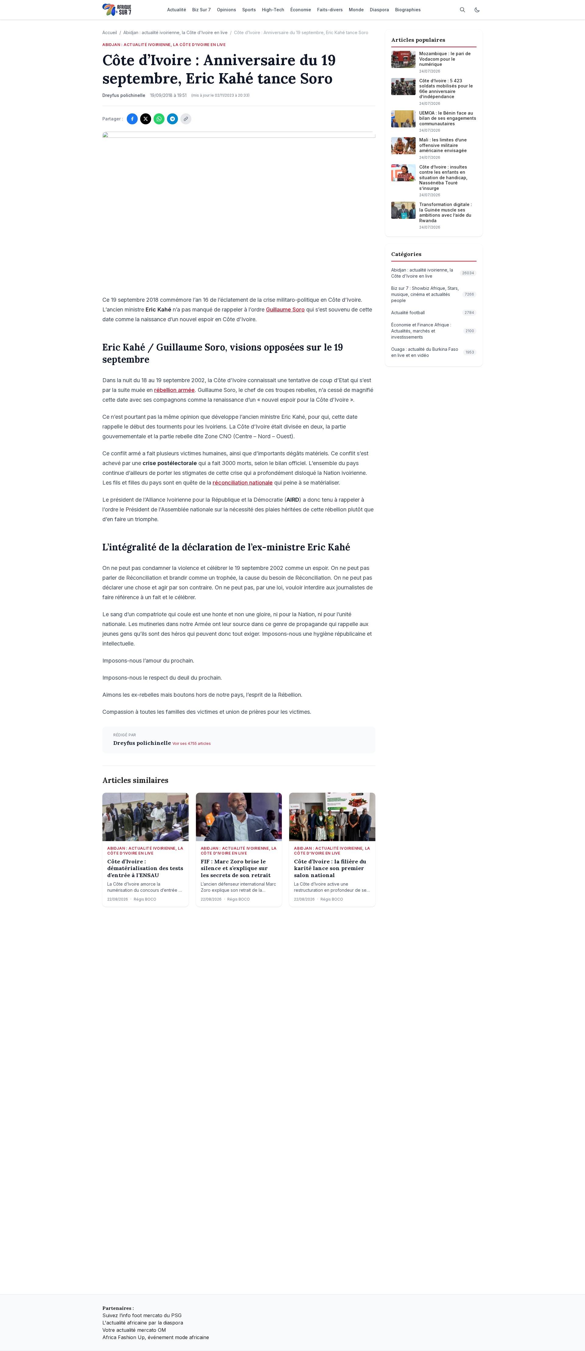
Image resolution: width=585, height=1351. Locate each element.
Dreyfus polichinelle (142, 742)
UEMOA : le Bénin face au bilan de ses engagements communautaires (447, 118)
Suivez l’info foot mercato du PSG (142, 1315)
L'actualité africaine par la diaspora (142, 1323)
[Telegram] (172, 118)
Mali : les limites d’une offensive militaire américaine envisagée (443, 145)
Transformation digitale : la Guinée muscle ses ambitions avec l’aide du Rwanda (445, 212)
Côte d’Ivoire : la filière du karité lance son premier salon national (330, 868)
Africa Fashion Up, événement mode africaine (155, 1337)
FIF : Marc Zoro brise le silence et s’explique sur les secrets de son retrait (236, 868)
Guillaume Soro (285, 309)
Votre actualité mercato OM (134, 1330)
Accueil (109, 32)
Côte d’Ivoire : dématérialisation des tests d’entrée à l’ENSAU (145, 868)
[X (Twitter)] (145, 118)
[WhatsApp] (159, 118)
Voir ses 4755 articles (191, 743)
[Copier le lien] (185, 118)
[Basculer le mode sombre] (477, 9)
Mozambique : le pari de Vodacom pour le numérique (445, 59)
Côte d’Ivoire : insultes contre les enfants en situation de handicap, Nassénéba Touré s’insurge (443, 177)
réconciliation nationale (243, 482)
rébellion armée (174, 390)
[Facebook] (132, 118)
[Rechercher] (462, 9)
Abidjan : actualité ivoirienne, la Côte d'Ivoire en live (175, 32)
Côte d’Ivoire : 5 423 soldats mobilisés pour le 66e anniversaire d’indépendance (446, 88)
